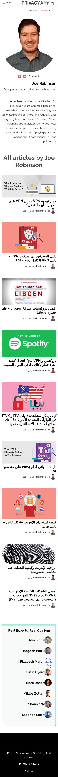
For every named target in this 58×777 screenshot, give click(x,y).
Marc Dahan (35, 683)
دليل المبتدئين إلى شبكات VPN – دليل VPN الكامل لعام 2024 (32, 258)
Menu (9, 2)
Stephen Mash (33, 715)
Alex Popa (36, 640)
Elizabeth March (31, 661)
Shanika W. (36, 704)
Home (45, 10)
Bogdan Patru (33, 651)
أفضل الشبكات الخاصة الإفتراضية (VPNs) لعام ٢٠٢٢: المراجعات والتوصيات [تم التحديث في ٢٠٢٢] (32, 595)
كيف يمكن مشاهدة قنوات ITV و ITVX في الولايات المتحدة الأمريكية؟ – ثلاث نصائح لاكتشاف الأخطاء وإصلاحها (29, 420)
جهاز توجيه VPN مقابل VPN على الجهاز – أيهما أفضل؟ (32, 203)
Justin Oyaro (34, 672)
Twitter (29, 771)
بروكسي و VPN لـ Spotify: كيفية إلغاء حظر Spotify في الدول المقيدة (29, 363)
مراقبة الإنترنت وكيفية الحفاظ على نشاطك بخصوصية (31, 570)
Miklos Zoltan (33, 693)
